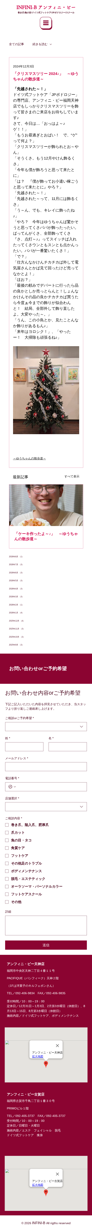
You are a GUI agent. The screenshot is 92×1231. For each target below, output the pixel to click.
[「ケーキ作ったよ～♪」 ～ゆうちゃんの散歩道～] (46, 505)
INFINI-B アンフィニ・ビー (46, 7)
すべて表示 (71, 476)
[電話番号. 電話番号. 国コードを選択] (12, 786)
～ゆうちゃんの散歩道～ (29, 458)
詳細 (8, 911)
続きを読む (40, 44)
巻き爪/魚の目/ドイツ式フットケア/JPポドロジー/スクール (46, 12)
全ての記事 (16, 44)
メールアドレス (16, 758)
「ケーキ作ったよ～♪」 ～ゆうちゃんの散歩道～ (46, 536)
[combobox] (46, 726)
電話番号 (12, 778)
